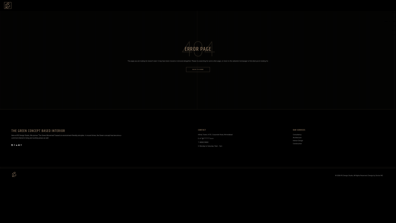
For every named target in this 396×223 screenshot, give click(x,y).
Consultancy (297, 135)
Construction (297, 144)
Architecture (297, 138)
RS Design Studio (347, 175)
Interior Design (298, 141)
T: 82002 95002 (203, 142)
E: (205, 138)
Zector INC (379, 175)
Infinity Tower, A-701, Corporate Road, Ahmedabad (215, 135)
